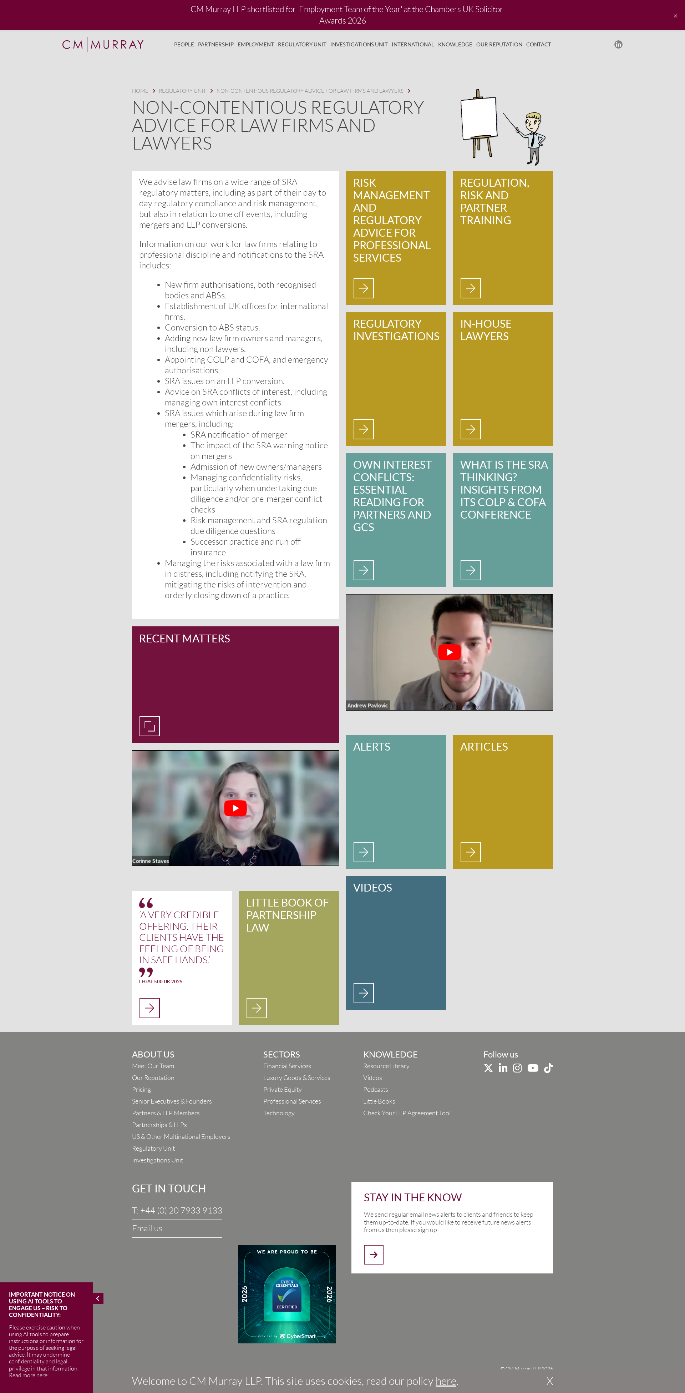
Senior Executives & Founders (172, 1101)
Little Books (379, 1101)
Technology (279, 1113)
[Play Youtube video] (235, 808)
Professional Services (292, 1101)
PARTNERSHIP (216, 44)
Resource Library (386, 1066)
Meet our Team (153, 1066)
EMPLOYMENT (256, 44)
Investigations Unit (157, 1160)
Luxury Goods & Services (296, 1077)
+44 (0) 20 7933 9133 (181, 1210)
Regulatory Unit (153, 1148)
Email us (147, 1228)
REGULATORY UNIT (302, 44)
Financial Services (287, 1066)
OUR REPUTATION (499, 44)
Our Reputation (153, 1077)
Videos (372, 1077)
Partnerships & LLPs (159, 1125)
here (446, 1381)
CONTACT (538, 44)
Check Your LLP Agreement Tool (407, 1113)
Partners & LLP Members (166, 1113)
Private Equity (282, 1089)
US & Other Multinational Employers (181, 1136)
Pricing (141, 1089)
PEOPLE (184, 44)
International (413, 44)
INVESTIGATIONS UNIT (359, 44)
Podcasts (375, 1089)
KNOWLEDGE (455, 44)
